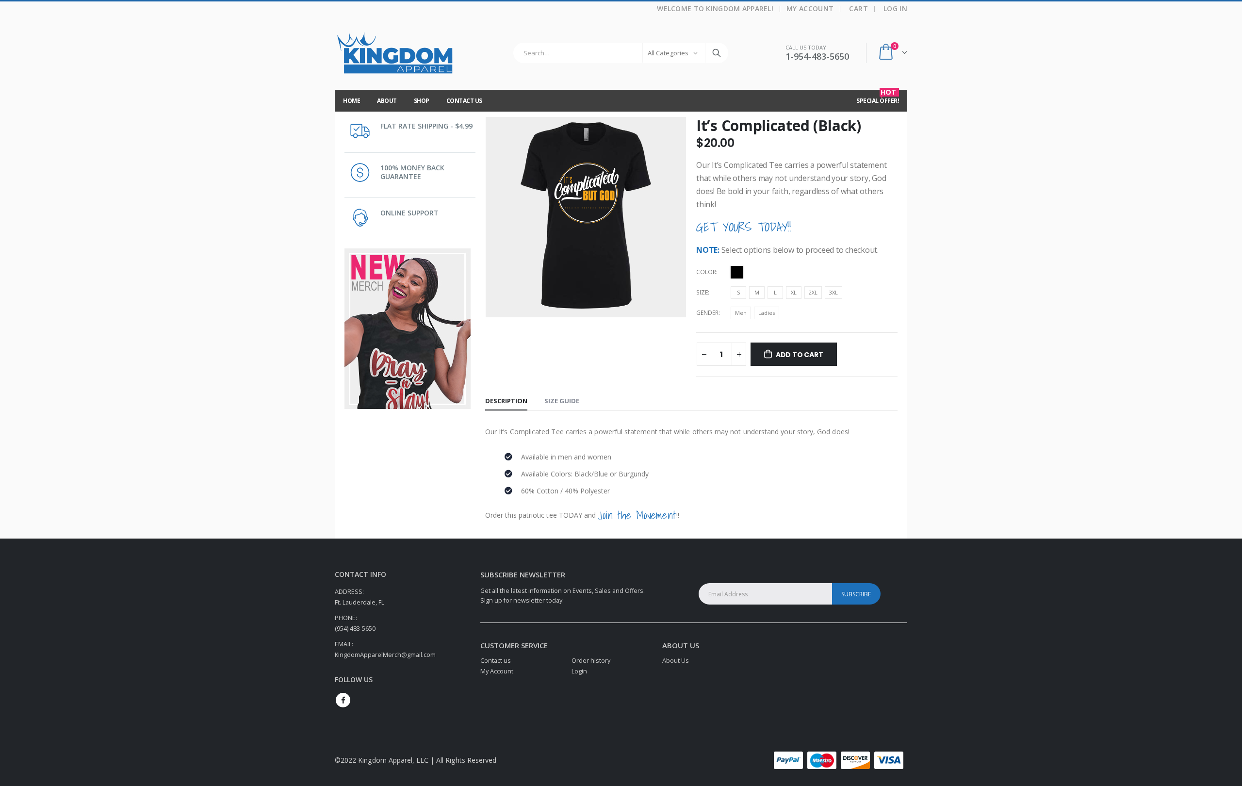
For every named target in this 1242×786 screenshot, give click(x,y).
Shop (421, 101)
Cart (858, 8)
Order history (591, 660)
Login (579, 671)
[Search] (716, 53)
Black (737, 272)
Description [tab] (506, 400)
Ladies (766, 312)
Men (741, 312)
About (387, 101)
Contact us (495, 660)
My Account (810, 8)
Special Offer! (877, 97)
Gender (707, 313)
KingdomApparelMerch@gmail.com (385, 655)
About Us (675, 660)
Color (706, 272)
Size (702, 292)
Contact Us (464, 101)
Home (351, 101)
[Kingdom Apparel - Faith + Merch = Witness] (395, 53)
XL (794, 292)
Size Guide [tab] (561, 400)
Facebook (343, 700)
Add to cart (799, 355)
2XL (813, 292)
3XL (833, 292)
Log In (895, 8)
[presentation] (487, 217)
